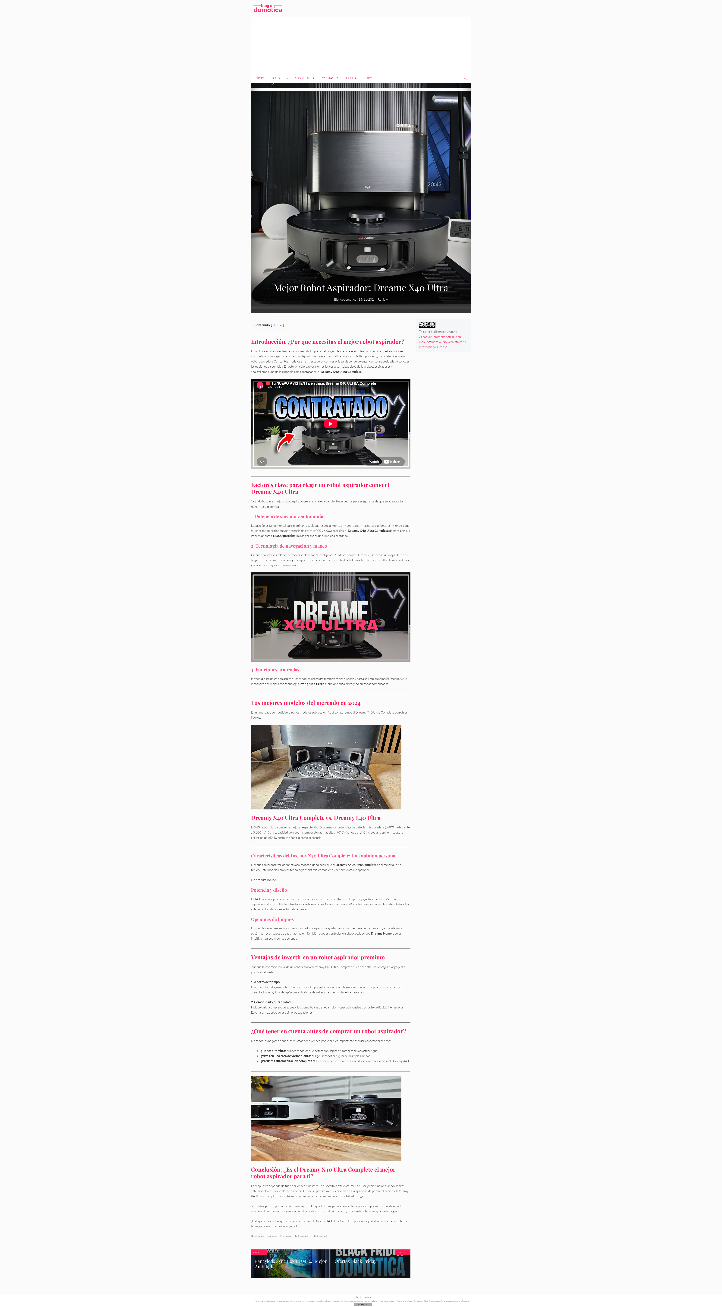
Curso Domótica (300, 78)
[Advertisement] (361, 45)
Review (383, 299)
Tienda (351, 78)
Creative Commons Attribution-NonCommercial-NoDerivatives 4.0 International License (443, 342)
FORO (368, 78)
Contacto (330, 78)
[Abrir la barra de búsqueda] (465, 78)
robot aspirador (321, 1236)
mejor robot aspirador (297, 1236)
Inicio (259, 78)
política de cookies (429, 1301)
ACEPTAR (363, 1304)
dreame (259, 1236)
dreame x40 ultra (274, 1236)
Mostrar (277, 325)
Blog (276, 78)
